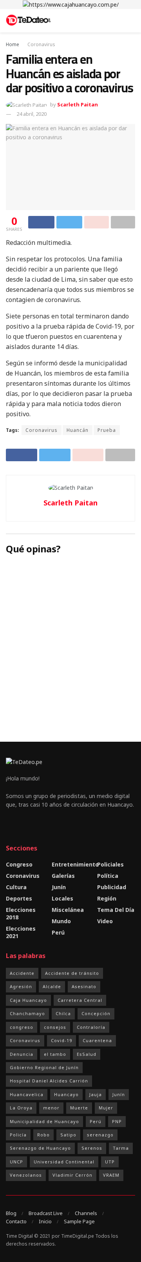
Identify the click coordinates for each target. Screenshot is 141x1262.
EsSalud (86, 1054)
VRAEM (111, 1175)
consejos (55, 1027)
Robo (43, 1135)
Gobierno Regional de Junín (44, 1067)
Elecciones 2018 (21, 913)
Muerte (79, 1108)
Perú (58, 932)
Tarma (121, 1148)
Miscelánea (68, 909)
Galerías (63, 875)
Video (105, 921)
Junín (59, 887)
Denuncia (21, 1054)
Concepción (95, 1013)
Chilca (63, 1013)
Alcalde (52, 986)
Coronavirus (41, 44)
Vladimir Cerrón (72, 1175)
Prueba (107, 430)
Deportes (19, 898)
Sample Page (79, 1221)
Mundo (61, 921)
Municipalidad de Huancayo (44, 1121)
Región (106, 898)
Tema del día (115, 909)
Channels (86, 1213)
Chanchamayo (27, 1013)
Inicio (45, 1221)
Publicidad (111, 887)
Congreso (19, 864)
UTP (110, 1162)
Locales (62, 898)
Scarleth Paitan (77, 104)
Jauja (95, 1094)
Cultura (16, 887)
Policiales (110, 864)
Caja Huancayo (28, 1000)
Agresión (21, 986)
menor (51, 1108)
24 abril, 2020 (31, 113)
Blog (11, 1213)
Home (12, 44)
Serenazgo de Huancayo (40, 1148)
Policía (18, 1135)
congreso (21, 1027)
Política (107, 875)
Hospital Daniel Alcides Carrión (49, 1081)
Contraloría (91, 1027)
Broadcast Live (46, 1213)
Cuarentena (97, 1040)
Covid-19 (61, 1040)
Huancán (78, 430)
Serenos (91, 1148)
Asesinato (84, 986)
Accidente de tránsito (72, 973)
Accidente (22, 973)
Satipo (68, 1135)
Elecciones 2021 (21, 932)
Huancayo (66, 1094)
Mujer (106, 1108)
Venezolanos (26, 1175)
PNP (117, 1121)
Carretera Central (80, 1000)
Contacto (16, 1221)
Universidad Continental (64, 1162)
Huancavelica (26, 1094)
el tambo (55, 1054)
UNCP (16, 1162)
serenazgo (100, 1135)
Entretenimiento (75, 864)
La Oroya (21, 1108)
